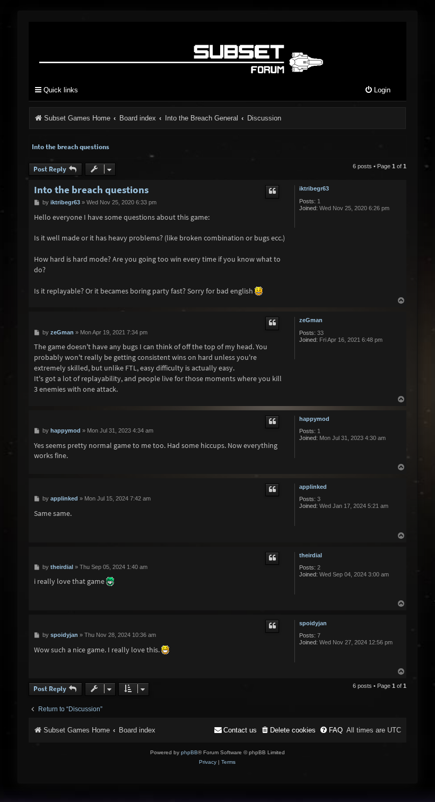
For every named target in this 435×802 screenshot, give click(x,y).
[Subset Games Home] (183, 49)
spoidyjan (313, 623)
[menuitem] (377, 90)
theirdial (310, 555)
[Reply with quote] (272, 191)
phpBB (189, 752)
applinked (313, 487)
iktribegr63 (314, 188)
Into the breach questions (70, 146)
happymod (314, 419)
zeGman (311, 320)
